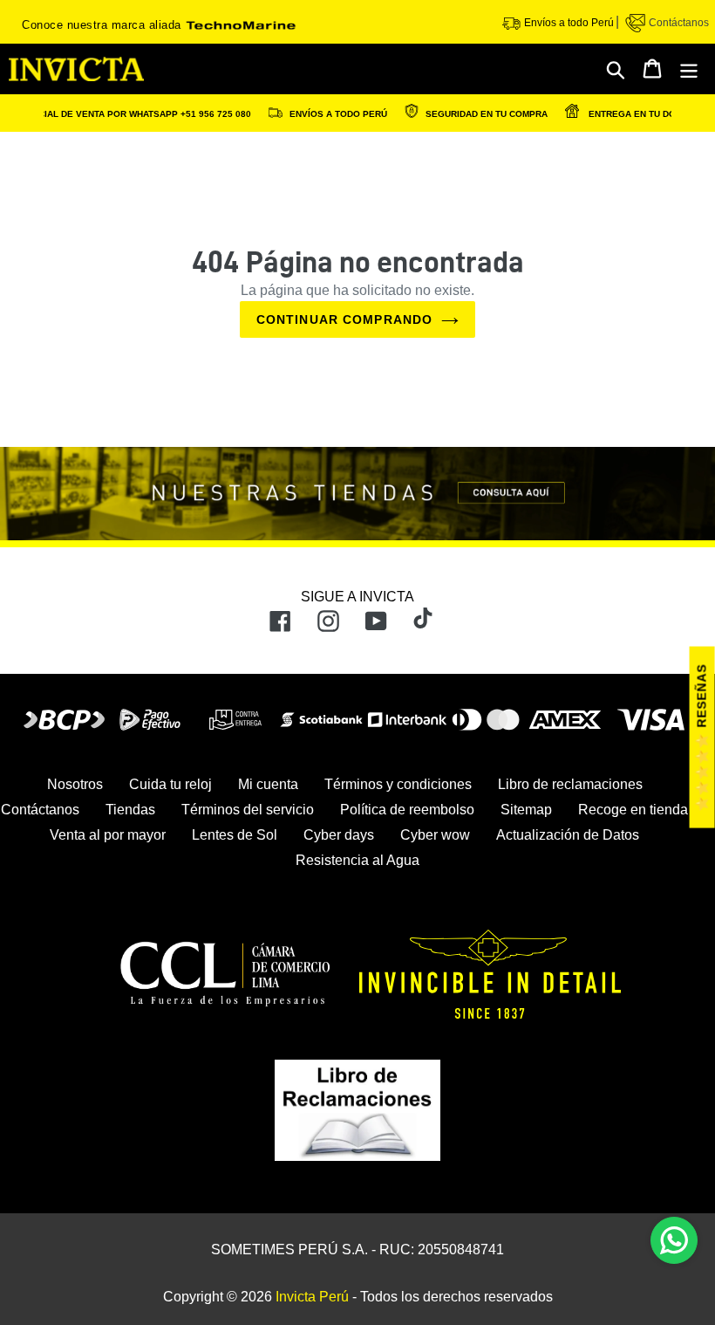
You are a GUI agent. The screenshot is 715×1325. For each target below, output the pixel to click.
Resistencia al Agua (357, 860)
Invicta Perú (312, 1296)
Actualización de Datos (567, 834)
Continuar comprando (344, 319)
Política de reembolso (407, 809)
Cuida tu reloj (170, 784)
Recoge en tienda (633, 809)
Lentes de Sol (234, 834)
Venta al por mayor (108, 834)
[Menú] (690, 69)
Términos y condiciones (398, 784)
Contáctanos (677, 23)
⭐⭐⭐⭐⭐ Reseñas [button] (702, 737)
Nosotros (75, 784)
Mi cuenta (268, 784)
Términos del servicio (247, 809)
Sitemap (526, 809)
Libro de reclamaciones (570, 784)
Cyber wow (435, 834)
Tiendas (130, 809)
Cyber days (338, 834)
